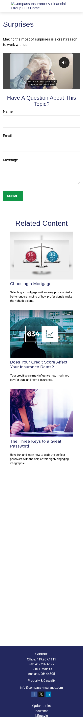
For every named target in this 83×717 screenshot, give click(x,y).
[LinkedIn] (48, 694)
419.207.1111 (46, 659)
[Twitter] (41, 694)
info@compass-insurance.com (41, 688)
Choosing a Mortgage (31, 283)
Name (8, 111)
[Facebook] (34, 694)
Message (10, 160)
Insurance (41, 711)
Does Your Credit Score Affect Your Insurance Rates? (38, 364)
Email (7, 136)
